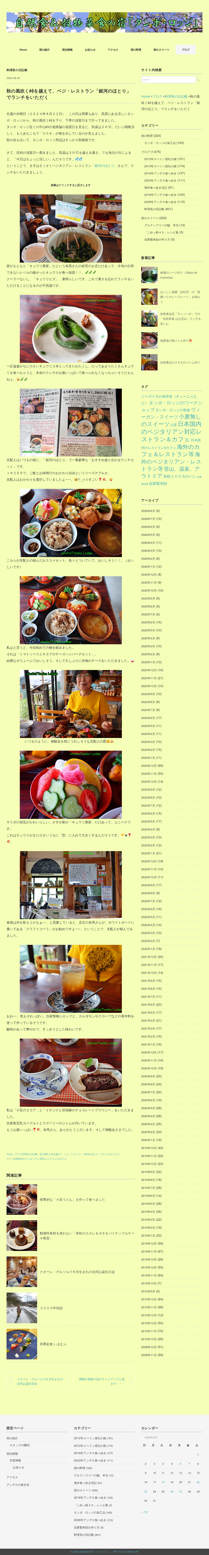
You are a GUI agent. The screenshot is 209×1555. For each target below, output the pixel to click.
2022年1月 (148, 949)
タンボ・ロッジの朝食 (173, 409)
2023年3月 (148, 837)
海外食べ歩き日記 (155, 187)
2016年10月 (149, 1283)
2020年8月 (148, 1084)
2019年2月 (148, 1227)
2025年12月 (149, 574)
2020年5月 (148, 1108)
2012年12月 (149, 1323)
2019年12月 (149, 1148)
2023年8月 (148, 797)
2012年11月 (149, 1331)
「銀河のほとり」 (104, 165)
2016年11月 (149, 1275)
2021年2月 (148, 1036)
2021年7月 (148, 996)
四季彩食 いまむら (53, 1344)
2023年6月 (148, 813)
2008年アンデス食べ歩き (160, 202)
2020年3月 (148, 1124)
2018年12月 (149, 1243)
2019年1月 (148, 1235)
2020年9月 (148, 1076)
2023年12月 (149, 766)
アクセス (113, 49)
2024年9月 (148, 694)
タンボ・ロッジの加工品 (160, 143)
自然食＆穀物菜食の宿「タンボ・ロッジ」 (92, 1551)
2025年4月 (148, 638)
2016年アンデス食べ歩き (160, 173)
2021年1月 (148, 1044)
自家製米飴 (158, 483)
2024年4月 (148, 734)
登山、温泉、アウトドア (170, 472)
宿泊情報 (67, 49)
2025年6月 (148, 622)
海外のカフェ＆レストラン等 (170, 450)
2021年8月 (148, 989)
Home (23, 49)
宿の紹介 (44, 49)
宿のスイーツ (161, 49)
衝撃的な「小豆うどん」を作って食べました (72, 1199)
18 (163, 1482)
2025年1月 (148, 662)
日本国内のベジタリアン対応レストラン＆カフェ (40, 1158)
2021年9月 (148, 981)
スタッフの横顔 (20, 1445)
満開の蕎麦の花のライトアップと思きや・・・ (102, 1381)
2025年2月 (148, 654)
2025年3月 (148, 646)
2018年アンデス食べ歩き (160, 195)
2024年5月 (148, 726)
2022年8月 (148, 893)
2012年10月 (149, 1339)
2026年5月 (148, 535)
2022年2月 (148, 941)
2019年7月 (148, 1188)
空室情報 (15, 1460)
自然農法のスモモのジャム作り (180, 362)
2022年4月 (148, 925)
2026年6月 (148, 527)
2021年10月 (149, 973)
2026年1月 (148, 566)
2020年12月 (149, 1052)
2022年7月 (148, 901)
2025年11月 (149, 582)
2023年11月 (149, 773)
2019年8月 (148, 1180)
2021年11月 (149, 965)
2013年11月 (149, 1307)
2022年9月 (148, 885)
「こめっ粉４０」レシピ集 (161, 232)
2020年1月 (148, 1140)
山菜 (173, 424)
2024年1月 (148, 758)
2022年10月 (149, 877)
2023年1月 (148, 853)
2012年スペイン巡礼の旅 (160, 159)
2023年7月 (148, 805)
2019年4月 (148, 1211)
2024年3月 (148, 742)
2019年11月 (149, 1156)
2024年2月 (148, 750)
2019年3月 (148, 1219)
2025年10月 (149, 590)
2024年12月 (149, 670)
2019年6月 (148, 1196)
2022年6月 (148, 909)
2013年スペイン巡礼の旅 (160, 166)
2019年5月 (148, 1204)
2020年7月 (148, 1092)
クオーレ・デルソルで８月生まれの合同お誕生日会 (77, 1271)
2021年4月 (148, 1020)
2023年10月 (149, 781)
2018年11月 (149, 1251)
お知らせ (90, 49)
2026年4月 (148, 543)
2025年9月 (148, 598)
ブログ (186, 49)
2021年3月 (148, 1028)
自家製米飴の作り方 (157, 239)
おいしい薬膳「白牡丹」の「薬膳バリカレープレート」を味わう (180, 297)
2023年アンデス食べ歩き (160, 180)
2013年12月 (149, 1299)
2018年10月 (149, 1259)
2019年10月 (149, 1164)
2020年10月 (149, 1068)
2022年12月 (149, 861)
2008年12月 (149, 1347)
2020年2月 (148, 1132)
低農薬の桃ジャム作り (174, 340)
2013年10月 (149, 1315)
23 (145, 1491)
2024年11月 (149, 678)
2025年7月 (148, 614)
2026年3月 (148, 550)
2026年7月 (148, 519)
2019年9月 (148, 1172)
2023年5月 (148, 821)
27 (180, 1491)
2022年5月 (148, 917)
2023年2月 (148, 845)
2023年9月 (148, 789)
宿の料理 (136, 49)
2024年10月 (149, 686)
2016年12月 (149, 1267)
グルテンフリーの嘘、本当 (161, 225)
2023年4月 (148, 829)
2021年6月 (148, 1004)
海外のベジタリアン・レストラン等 (171, 461)
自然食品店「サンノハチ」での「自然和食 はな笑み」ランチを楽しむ (180, 318)
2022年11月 (149, 869)
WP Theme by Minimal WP (126, 1551)
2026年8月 (148, 511)
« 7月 (144, 1512)
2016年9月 (148, 1291)
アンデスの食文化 (18, 1485)
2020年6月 (148, 1100)
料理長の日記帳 (17, 70)
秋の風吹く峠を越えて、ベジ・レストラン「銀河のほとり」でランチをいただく (80, 1154)
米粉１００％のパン (179, 476)
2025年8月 (148, 606)
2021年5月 (148, 1012)
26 (171, 1491)
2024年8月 (148, 702)
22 (198, 1482)
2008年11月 (149, 1355)
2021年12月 (149, 957)
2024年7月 (148, 710)
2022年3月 (148, 933)
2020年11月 (149, 1060)
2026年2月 (148, 558)
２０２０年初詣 (51, 1307)
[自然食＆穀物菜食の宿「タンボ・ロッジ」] (104, 15)
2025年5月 (148, 630)
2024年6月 (148, 718)
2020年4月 (148, 1116)
